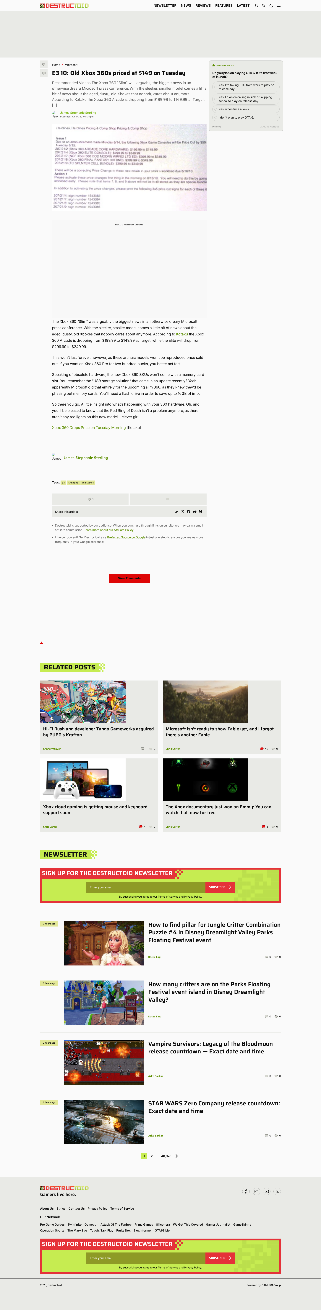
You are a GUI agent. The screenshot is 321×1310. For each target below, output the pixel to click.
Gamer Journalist (218, 1224)
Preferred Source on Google (126, 537)
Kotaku (182, 334)
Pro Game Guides (52, 1224)
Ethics (61, 1208)
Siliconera (163, 1224)
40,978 (166, 1156)
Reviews (203, 5)
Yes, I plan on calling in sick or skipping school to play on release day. (245, 99)
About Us (47, 1208)
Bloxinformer (143, 1230)
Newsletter (165, 5)
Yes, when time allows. (234, 109)
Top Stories (88, 482)
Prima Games (143, 1224)
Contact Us (77, 1208)
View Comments (129, 578)
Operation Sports (52, 1230)
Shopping (73, 482)
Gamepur (91, 1224)
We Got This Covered (188, 1224)
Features (224, 5)
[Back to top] (41, 642)
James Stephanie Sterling (78, 112)
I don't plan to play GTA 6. (236, 117)
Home (56, 64)
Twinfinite (75, 1224)
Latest (243, 5)
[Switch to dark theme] (271, 5)
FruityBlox (123, 1230)
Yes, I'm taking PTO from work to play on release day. (246, 87)
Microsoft (71, 64)
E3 (63, 482)
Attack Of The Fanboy (116, 1224)
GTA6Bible (162, 1230)
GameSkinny (242, 1224)
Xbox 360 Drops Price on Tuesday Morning (89, 427)
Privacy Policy (192, 896)
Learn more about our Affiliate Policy (108, 530)
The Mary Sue (77, 1230)
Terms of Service (168, 896)
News (186, 5)
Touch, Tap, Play (101, 1230)
